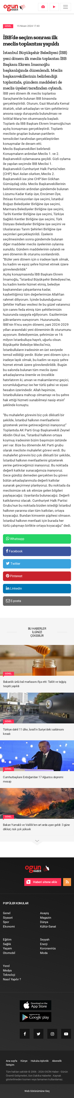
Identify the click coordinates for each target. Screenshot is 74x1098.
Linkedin (15, 588)
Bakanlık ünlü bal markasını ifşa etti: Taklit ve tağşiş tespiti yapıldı (34, 684)
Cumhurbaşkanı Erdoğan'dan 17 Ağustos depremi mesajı (33, 779)
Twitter (15, 564)
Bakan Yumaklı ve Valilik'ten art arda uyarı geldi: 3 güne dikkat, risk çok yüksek (36, 827)
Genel (8, 26)
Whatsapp (16, 539)
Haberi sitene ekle (44, 882)
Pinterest (15, 576)
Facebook (15, 551)
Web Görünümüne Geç (37, 1091)
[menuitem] (43, 7)
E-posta (15, 601)
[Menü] (65, 7)
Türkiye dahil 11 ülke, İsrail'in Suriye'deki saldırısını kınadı (33, 732)
